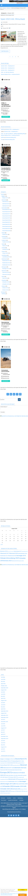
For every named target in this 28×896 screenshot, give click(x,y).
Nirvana (13, 811)
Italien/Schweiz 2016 (22, 553)
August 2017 (3, 728)
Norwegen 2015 (5, 268)
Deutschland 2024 (6, 226)
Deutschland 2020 (6, 220)
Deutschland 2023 (13, 24)
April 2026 (3, 683)
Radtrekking (20, 798)
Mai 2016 (3, 744)
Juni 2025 (3, 694)
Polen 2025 (4, 278)
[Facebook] (8, 394)
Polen (3, 276)
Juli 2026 (3, 677)
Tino (2, 139)
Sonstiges (3, 292)
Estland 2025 (5, 234)
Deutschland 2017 (6, 213)
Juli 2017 (3, 730)
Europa (4, 8)
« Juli (1, 544)
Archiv (14, 798)
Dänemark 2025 (5, 205)
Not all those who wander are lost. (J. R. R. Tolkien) (14, 809)
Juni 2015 (3, 751)
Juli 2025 (3, 692)
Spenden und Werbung (12, 800)
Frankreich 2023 (5, 242)
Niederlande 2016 (6, 262)
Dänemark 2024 (5, 203)
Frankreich (4, 240)
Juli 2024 (3, 702)
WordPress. (18, 811)
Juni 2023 (3, 704)
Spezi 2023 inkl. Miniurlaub (13, 19)
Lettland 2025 (5, 249)
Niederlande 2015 (6, 260)
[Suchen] (19, 399)
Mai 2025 (3, 696)
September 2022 (4, 711)
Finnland (3, 236)
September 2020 (4, 717)
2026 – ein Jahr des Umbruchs (7, 72)
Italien (3, 244)
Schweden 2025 (5, 284)
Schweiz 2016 (5, 287)
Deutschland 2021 (6, 222)
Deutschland (5, 24)
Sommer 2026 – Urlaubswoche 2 (8, 68)
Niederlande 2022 (6, 265)
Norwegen (4, 267)
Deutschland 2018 (6, 216)
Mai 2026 (3, 681)
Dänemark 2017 (5, 201)
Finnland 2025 (5, 238)
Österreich (4, 270)
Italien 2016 (5, 245)
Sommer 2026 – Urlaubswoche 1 (8, 70)
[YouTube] (14, 394)
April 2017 (3, 734)
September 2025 (4, 687)
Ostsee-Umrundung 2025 (9, 558)
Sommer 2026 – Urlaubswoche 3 (8, 66)
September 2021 (4, 715)
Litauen (3, 251)
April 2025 (3, 698)
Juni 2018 (3, 725)
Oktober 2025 (4, 685)
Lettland (3, 247)
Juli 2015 (3, 749)
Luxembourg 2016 (6, 256)
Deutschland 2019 (6, 218)
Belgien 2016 (5, 197)
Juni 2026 (3, 679)
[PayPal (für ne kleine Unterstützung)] (20, 394)
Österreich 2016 (5, 272)
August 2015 (3, 747)
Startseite (3, 798)
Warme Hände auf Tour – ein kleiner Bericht (10, 74)
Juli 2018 (3, 723)
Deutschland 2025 (6, 228)
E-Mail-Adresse (3, 407)
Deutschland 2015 (6, 209)
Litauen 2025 (5, 253)
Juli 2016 (3, 740)
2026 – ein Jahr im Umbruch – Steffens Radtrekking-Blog (13, 133)
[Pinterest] (17, 394)
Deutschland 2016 (6, 211)
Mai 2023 (3, 707)
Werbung (4, 293)
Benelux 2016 (4, 551)
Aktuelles (9, 798)
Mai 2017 (3, 732)
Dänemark (4, 200)
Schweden (4, 280)
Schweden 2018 (5, 282)
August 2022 (3, 713)
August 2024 (3, 700)
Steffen (2, 129)
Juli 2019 (3, 719)
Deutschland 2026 (6, 230)
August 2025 (3, 690)
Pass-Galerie (3, 800)
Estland (3, 232)
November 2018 (4, 721)
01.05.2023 (5, 22)
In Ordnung (22, 889)
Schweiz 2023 (5, 28)
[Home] (0, 8)
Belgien (3, 196)
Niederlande (4, 259)
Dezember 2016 (4, 736)
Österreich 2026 (5, 274)
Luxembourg (4, 255)
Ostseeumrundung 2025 (11, 137)
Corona (9, 551)
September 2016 (4, 738)
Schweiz (8, 8)
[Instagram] (11, 394)
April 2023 (3, 709)
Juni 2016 (3, 742)
